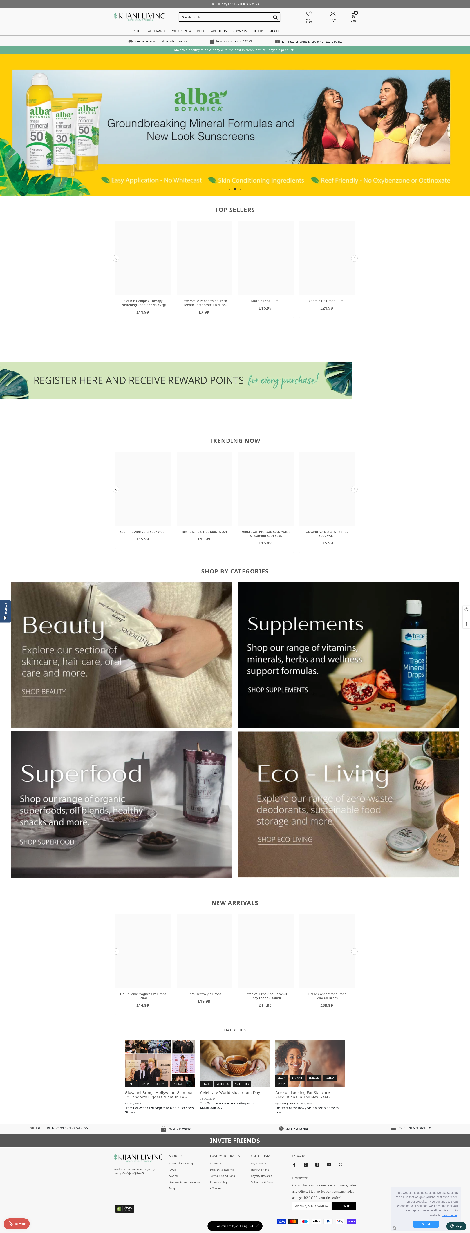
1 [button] (230, 189)
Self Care (297, 1078)
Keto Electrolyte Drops (204, 994)
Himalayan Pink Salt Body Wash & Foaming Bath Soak (266, 534)
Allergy (330, 1078)
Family (281, 1084)
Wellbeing (223, 1084)
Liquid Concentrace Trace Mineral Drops (327, 996)
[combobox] (225, 17)
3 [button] (240, 189)
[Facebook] (294, 1164)
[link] (158, 41)
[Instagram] (305, 1164)
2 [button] (235, 189)
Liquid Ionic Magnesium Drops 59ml (143, 996)
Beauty (145, 1084)
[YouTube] (329, 1164)
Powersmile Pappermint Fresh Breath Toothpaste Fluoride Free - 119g (204, 303)
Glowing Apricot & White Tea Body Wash (327, 534)
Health (131, 1084)
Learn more (449, 1215)
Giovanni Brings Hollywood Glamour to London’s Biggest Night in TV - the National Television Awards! (160, 1095)
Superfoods (242, 1084)
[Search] (229, 17)
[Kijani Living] (121, 655)
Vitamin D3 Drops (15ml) (327, 301)
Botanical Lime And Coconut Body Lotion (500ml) (265, 996)
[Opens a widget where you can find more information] (456, 1226)
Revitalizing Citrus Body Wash (204, 532)
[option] (235, 125)
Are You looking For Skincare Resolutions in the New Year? (302, 1095)
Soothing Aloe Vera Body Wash (143, 532)
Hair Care (178, 1084)
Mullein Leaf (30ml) (265, 301)
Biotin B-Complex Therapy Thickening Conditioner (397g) (143, 303)
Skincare (314, 1078)
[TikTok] (317, 1164)
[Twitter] (340, 1164)
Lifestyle (161, 1084)
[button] (116, 258)
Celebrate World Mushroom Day (230, 1092)
